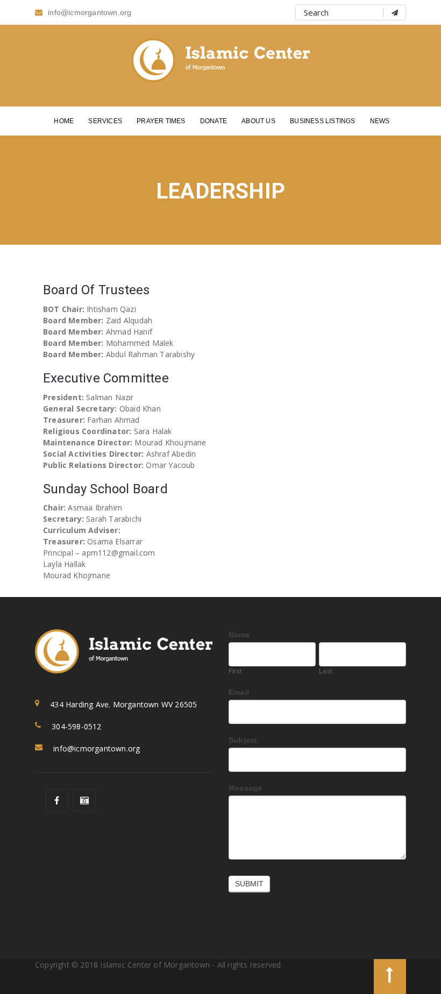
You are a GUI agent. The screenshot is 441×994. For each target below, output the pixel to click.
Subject (243, 740)
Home (64, 121)
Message (245, 788)
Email (239, 692)
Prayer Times (161, 121)
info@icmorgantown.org (89, 13)
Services (105, 121)
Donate (213, 121)
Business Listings (322, 121)
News (380, 121)
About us (258, 121)
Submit (249, 883)
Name (239, 634)
